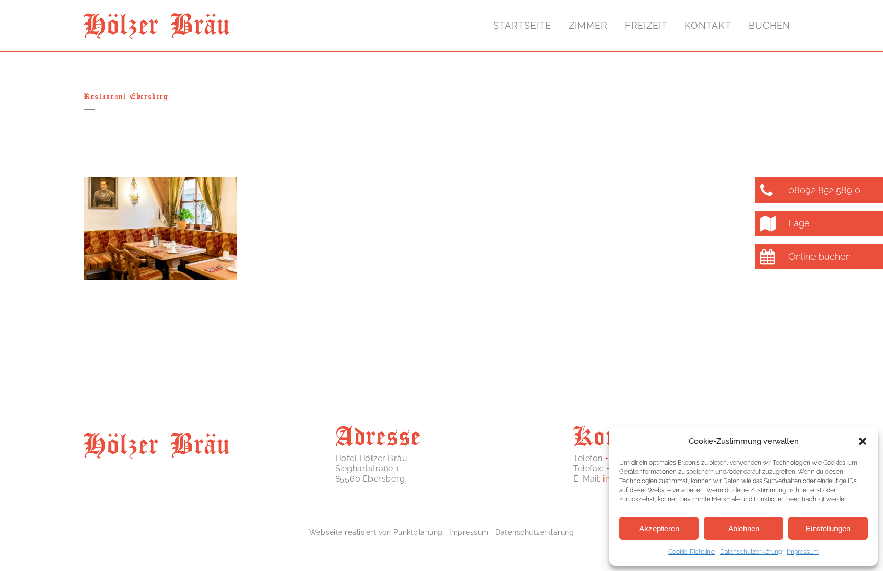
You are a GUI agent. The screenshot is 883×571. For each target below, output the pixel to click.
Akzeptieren (659, 528)
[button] (862, 441)
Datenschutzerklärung (751, 551)
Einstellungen (828, 528)
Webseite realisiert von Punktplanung (376, 532)
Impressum (803, 551)
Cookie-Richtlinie (691, 551)
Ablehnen (743, 528)
